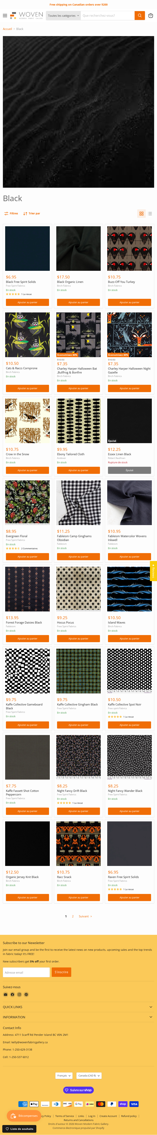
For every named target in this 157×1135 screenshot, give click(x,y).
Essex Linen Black (119, 454)
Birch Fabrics (64, 285)
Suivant (84, 916)
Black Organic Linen (70, 282)
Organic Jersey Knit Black (22, 877)
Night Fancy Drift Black (72, 791)
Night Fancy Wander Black (125, 791)
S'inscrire (61, 972)
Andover (61, 458)
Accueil (7, 29)
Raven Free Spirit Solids (123, 877)
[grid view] (141, 213)
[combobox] (108, 15)
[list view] (150, 213)
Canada (87, 1075)
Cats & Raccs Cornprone (21, 368)
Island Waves (116, 622)
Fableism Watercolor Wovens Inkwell (127, 538)
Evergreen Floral (16, 536)
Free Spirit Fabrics (15, 285)
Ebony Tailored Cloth (70, 454)
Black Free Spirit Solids (21, 282)
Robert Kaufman (116, 458)
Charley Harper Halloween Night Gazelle (129, 370)
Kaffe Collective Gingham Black (77, 704)
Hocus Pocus (65, 622)
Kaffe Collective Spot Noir (124, 704)
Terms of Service (64, 1116)
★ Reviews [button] (153, 571)
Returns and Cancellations (78, 1120)
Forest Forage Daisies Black (24, 622)
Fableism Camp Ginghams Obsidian (74, 538)
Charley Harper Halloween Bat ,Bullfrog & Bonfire (77, 370)
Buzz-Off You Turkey (121, 282)
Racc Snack (64, 877)
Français (62, 1075)
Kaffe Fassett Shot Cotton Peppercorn (22, 792)
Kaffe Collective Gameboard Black (24, 706)
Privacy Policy (43, 1116)
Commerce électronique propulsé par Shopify (78, 1128)
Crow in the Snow (17, 454)
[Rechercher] (140, 15)
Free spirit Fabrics (117, 708)
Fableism (62, 543)
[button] (150, 15)
